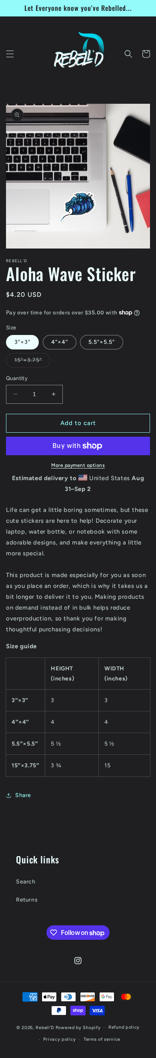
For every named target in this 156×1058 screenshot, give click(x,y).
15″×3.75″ (32, 362)
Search (26, 881)
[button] (10, 54)
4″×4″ (59, 342)
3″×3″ (22, 342)
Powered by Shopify (78, 1027)
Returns (27, 899)
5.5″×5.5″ (101, 342)
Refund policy (124, 1027)
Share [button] (23, 795)
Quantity (17, 378)
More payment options (78, 465)
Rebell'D (45, 1027)
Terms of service (102, 1039)
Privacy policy (59, 1039)
